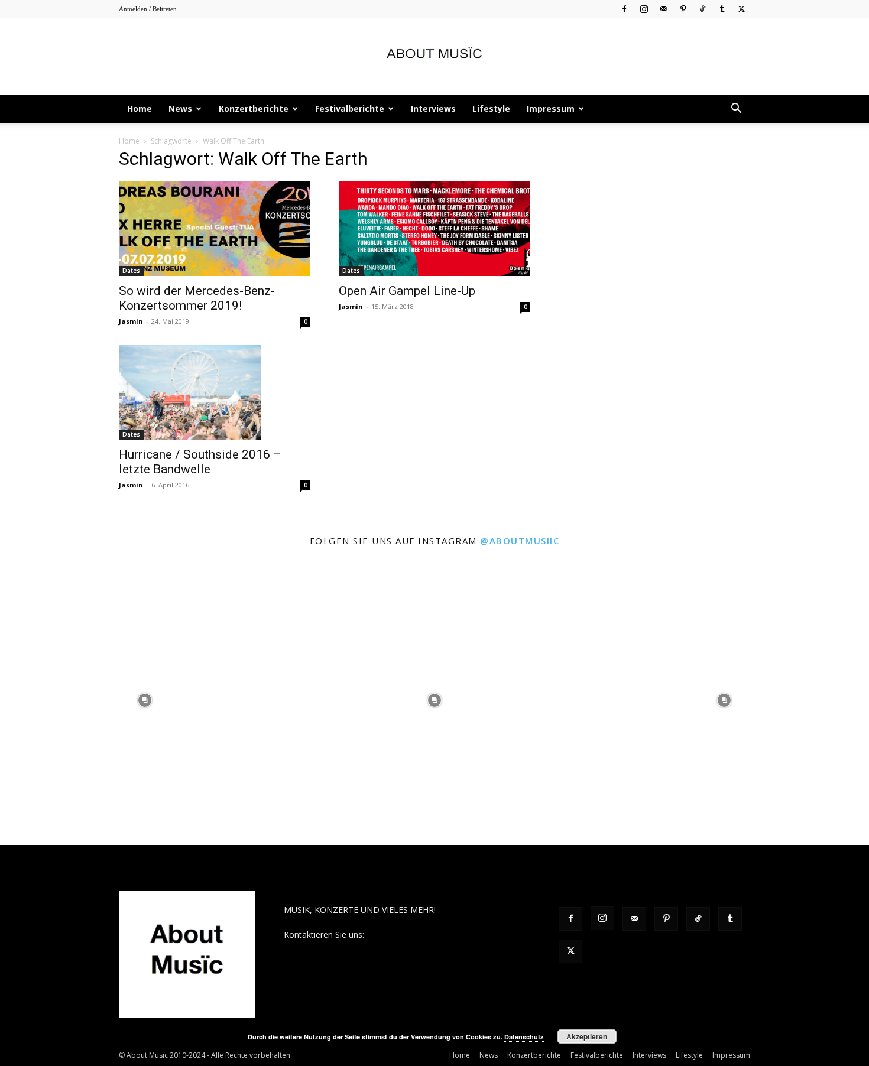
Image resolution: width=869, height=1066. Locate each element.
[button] (736, 109)
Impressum (551, 108)
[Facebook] (624, 8)
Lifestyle (491, 108)
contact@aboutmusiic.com (418, 934)
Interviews (433, 108)
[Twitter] (741, 8)
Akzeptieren (586, 1036)
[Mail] (663, 8)
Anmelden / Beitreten (148, 8)
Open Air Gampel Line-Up (407, 291)
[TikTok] (702, 8)
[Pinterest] (683, 8)
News (180, 108)
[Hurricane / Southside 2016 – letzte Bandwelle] (214, 392)
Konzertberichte (253, 108)
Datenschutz (524, 1036)
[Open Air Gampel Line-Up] (434, 228)
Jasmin (131, 321)
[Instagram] (644, 8)
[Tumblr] (722, 8)
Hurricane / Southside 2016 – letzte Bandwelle (200, 461)
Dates (131, 270)
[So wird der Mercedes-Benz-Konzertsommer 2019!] (214, 228)
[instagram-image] (145, 700)
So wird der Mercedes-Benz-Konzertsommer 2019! (197, 298)
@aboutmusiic (519, 541)
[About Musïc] (434, 56)
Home (139, 108)
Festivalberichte (349, 108)
